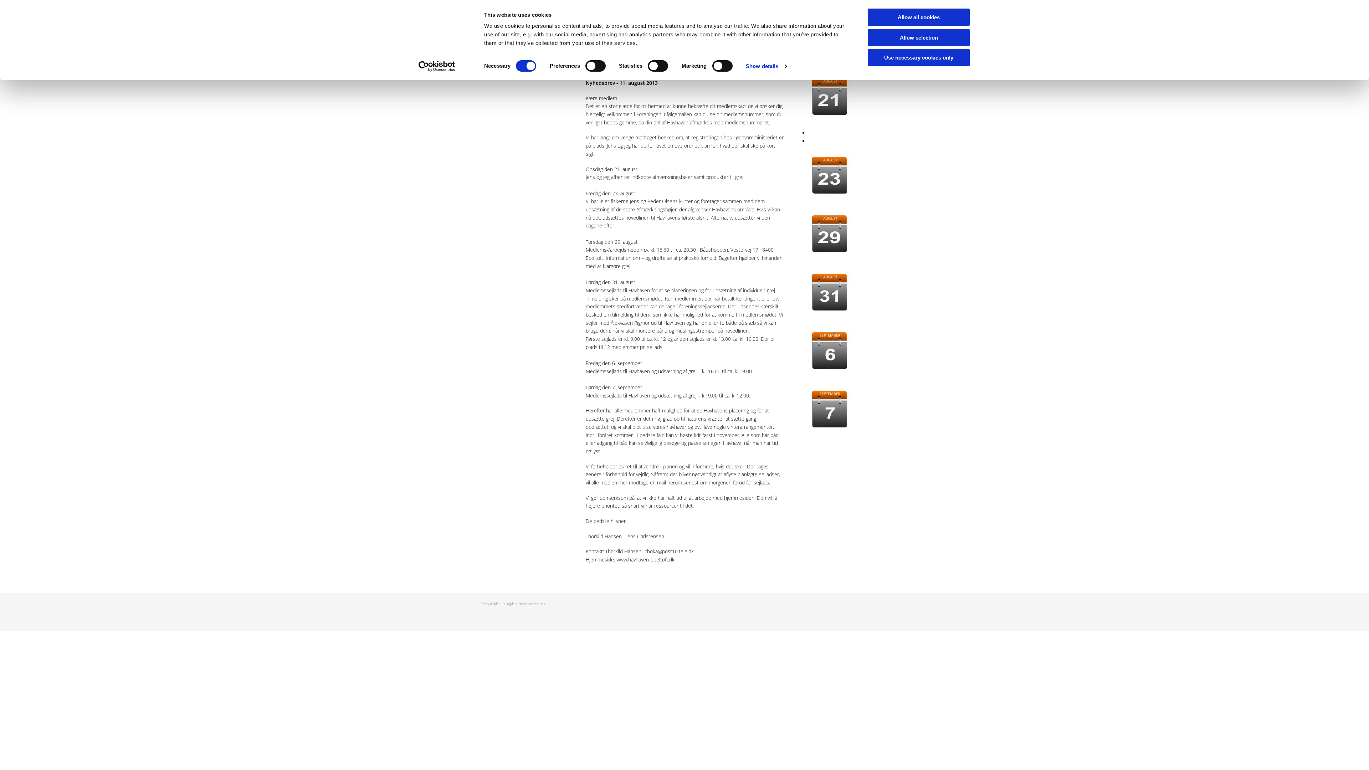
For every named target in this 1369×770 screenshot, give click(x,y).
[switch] (595, 66)
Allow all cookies (919, 17)
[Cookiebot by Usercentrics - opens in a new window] (437, 66)
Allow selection (919, 38)
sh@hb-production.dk (524, 604)
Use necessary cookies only (918, 58)
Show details (762, 66)
